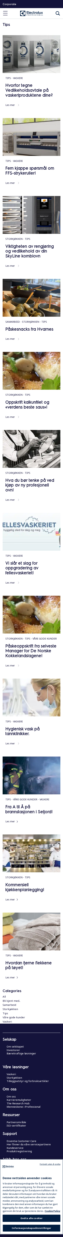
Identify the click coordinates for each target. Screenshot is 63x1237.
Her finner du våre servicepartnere (29, 1144)
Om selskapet (15, 1046)
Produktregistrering (19, 1151)
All (4, 996)
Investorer (13, 1050)
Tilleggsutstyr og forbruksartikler (28, 1081)
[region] (31, 1196)
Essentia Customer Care (21, 1141)
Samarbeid (9, 1005)
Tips (5, 1013)
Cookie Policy (52, 1211)
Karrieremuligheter (19, 1100)
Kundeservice (15, 1148)
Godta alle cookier (31, 1218)
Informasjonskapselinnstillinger (31, 1228)
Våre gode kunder (14, 1017)
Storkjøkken (10, 1009)
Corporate (9, 4)
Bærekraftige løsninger (21, 1053)
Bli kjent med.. (11, 1000)
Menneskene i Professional (23, 1106)
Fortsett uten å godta (50, 1164)
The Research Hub (18, 1103)
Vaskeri (7, 1021)
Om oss (11, 1096)
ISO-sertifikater (16, 1125)
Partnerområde (16, 1122)
